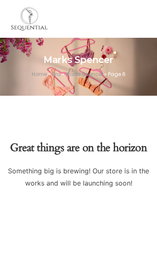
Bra (56, 74)
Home (39, 74)
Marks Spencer (84, 74)
